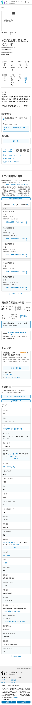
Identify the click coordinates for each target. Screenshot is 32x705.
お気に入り (5, 151)
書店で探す (16, 141)
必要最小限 (9, 702)
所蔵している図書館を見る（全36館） (15, 129)
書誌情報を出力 (9, 158)
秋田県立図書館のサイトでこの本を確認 (16, 239)
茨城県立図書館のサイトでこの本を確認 (16, 272)
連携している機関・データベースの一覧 (17, 184)
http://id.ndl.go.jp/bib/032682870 (14, 621)
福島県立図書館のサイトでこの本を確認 (16, 255)
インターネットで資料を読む (9, 680)
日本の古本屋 (8, 375)
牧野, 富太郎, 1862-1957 (10, 542)
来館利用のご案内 (23, 317)
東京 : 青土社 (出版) (9, 467)
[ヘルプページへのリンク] (10, 33)
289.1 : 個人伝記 (8, 555)
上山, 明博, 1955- (13, 454)
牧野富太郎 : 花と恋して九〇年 (12, 429)
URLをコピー (11, 151)
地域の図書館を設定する (15, 199)
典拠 (15, 459)
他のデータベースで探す (12, 162)
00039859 (16, 545)
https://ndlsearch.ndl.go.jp (11, 611)
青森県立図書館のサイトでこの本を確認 (16, 223)
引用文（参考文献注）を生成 (13, 155)
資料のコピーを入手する (8, 683)
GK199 (5, 563)
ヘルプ (17, 195)
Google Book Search (11, 377)
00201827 (13, 456)
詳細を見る (25, 80)
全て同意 (23, 702)
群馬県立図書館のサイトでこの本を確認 (16, 288)
